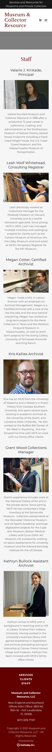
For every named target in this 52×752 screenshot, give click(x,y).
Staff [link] (26, 683)
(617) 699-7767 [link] (26, 720)
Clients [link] (26, 679)
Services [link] (26, 675)
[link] (19, 26)
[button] (46, 20)
